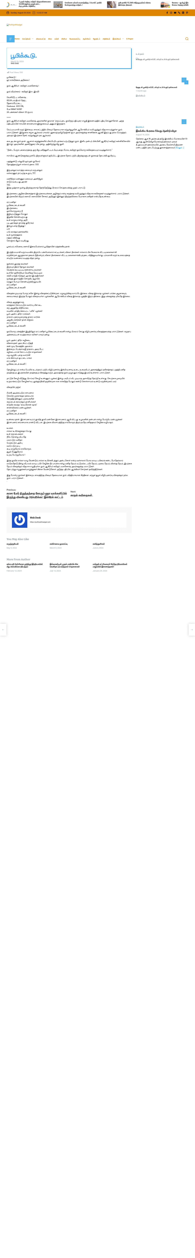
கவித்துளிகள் (99, 544)
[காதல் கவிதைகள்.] (192, 630)
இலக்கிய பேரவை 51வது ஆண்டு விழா (156, 130)
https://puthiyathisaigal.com (40, 522)
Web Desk (15, 63)
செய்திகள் (26, 39)
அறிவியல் (106, 39)
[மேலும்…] (179, 148)
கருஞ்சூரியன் (13, 544)
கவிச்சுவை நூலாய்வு (59, 544)
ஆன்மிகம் (86, 39)
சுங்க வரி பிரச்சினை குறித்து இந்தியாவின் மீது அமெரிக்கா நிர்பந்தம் (25, 565)
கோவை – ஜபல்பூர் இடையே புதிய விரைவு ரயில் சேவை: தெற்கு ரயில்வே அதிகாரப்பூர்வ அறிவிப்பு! (162, 4)
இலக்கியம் (117, 39)
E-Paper (129, 39)
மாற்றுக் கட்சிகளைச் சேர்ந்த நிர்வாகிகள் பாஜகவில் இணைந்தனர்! (110, 565)
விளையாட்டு (41, 39)
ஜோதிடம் (96, 39)
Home (17, 39)
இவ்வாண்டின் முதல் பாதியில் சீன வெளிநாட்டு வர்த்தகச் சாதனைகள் (65, 565)
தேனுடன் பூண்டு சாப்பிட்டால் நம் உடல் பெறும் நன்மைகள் (156, 87)
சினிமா (64, 39)
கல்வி (57, 39)
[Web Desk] (19, 520)
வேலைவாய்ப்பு (75, 39)
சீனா (50, 39)
